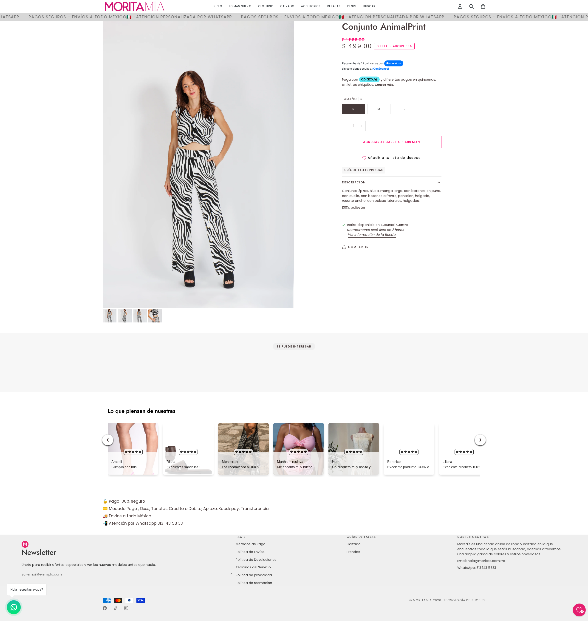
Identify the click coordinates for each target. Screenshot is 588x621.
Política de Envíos (250, 552)
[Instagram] (126, 608)
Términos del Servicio (253, 567)
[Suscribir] (228, 574)
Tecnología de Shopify (464, 600)
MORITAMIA (423, 600)
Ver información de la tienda (372, 234)
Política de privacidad (254, 575)
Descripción (354, 182)
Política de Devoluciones (256, 559)
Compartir (358, 247)
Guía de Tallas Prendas (363, 170)
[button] (266, 6)
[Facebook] (105, 608)
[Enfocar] (198, 164)
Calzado (354, 544)
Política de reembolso (254, 583)
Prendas (353, 552)
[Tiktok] (115, 608)
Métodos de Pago (251, 544)
